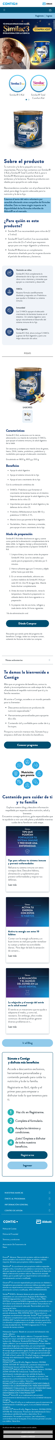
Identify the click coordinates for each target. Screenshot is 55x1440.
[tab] (27, 353)
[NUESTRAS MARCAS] (49, 1193)
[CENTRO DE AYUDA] (49, 1210)
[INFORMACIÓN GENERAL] (49, 1205)
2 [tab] (28, 99)
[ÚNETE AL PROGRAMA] (49, 1199)
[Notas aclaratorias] (50, 660)
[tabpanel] (27, 502)
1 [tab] (26, 99)
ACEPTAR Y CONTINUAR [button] (28, 1436)
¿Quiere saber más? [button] (28, 1432)
